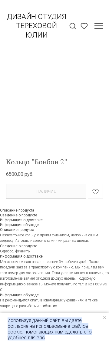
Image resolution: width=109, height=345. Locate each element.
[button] (72, 25)
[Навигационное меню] (98, 26)
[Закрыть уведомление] (104, 317)
